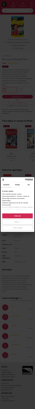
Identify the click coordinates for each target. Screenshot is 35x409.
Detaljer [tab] (17, 184)
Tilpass (16, 222)
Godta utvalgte (17, 228)
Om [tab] (29, 184)
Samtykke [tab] (6, 184)
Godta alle (17, 216)
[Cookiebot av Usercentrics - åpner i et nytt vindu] (25, 179)
